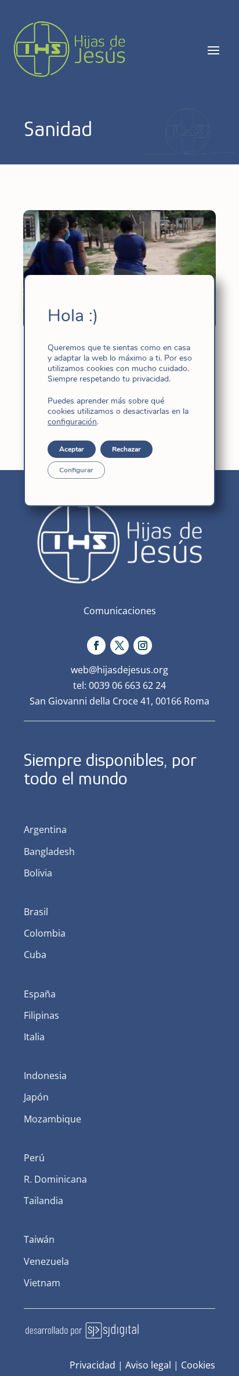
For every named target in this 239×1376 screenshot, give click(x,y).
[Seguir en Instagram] (142, 645)
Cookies (198, 1365)
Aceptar (71, 449)
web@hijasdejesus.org (119, 669)
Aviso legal (148, 1365)
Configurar (76, 470)
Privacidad (92, 1365)
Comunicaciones (120, 610)
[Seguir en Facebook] (96, 645)
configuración (72, 422)
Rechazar (126, 449)
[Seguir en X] (119, 645)
